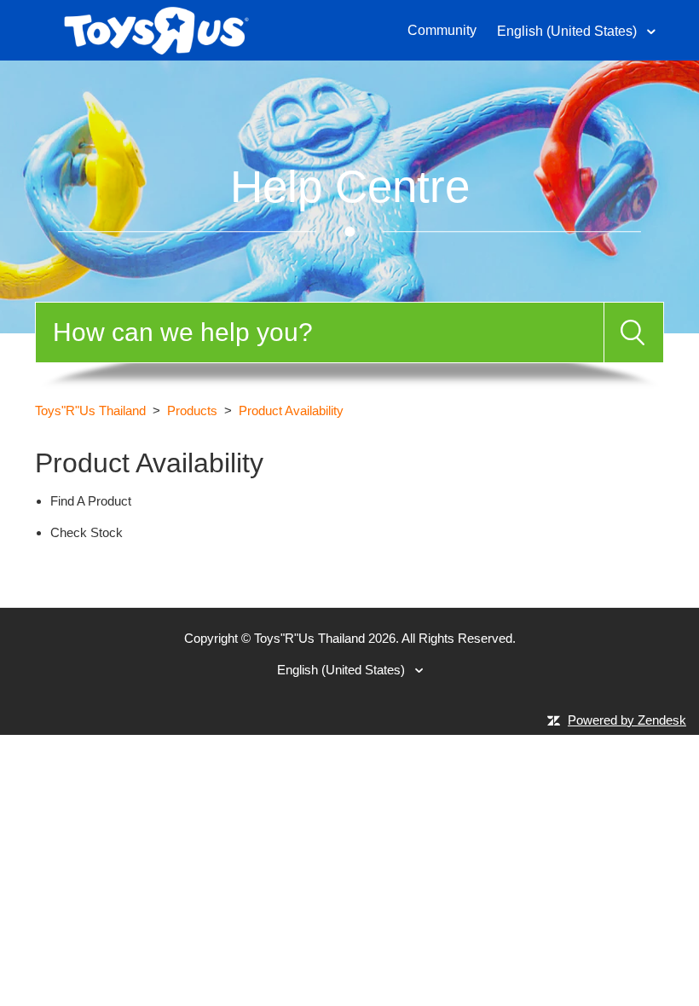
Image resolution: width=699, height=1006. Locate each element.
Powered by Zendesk (627, 720)
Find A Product (90, 501)
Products (192, 410)
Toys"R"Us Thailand (90, 410)
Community (442, 30)
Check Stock (86, 532)
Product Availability (291, 410)
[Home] (156, 28)
